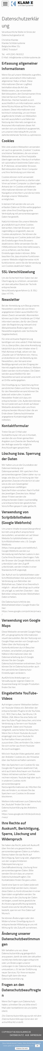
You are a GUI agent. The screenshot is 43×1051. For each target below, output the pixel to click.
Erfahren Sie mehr (22, 1048)
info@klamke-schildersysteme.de (24, 57)
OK (37, 1046)
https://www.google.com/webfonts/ (19, 547)
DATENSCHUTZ (17, 1035)
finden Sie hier (8, 687)
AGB (27, 1035)
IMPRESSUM (35, 1035)
